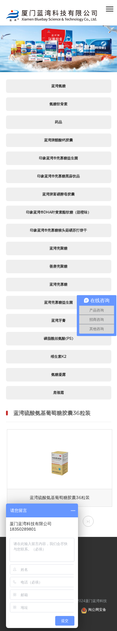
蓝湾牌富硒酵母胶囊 (58, 194)
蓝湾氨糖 (58, 86)
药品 (58, 122)
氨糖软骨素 (59, 104)
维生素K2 (58, 356)
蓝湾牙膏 (58, 320)
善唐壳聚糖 (59, 266)
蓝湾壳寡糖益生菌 (58, 302)
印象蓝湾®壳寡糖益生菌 (58, 158)
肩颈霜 (58, 392)
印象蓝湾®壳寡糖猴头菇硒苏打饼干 (58, 230)
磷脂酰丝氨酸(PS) (58, 338)
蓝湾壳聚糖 (59, 248)
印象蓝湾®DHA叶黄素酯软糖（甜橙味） (58, 212)
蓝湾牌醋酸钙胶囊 (58, 140)
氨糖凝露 (58, 374)
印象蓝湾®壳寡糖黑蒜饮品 (58, 176)
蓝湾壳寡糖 (59, 284)
